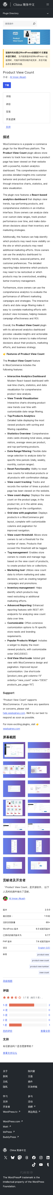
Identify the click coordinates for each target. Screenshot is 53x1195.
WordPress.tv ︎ (11, 1111)
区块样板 (32, 1086)
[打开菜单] (48, 4)
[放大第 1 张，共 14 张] (21, 745)
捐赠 (32, 1106)
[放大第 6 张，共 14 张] (46, 784)
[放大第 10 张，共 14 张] (46, 822)
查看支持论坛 (10, 1052)
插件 (30, 1081)
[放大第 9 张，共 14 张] (21, 822)
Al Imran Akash (18, 77)
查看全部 (45, 1030)
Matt (7, 1126)
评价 (8, 104)
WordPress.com (13, 1121)
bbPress (9, 1131)
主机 (5, 1081)
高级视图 (7, 980)
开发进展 (10, 119)
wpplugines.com (11, 728)
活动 (30, 1101)
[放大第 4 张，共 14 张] (46, 765)
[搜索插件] (34, 24)
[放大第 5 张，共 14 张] (21, 784)
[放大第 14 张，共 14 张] (46, 860)
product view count (40, 960)
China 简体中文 (18, 1150)
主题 (30, 1076)
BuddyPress (11, 1137)
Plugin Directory (11, 13)
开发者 (6, 1106)
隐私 (5, 1086)
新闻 (5, 1076)
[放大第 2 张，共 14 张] (46, 745)
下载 (7, 85)
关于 (5, 1071)
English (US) (44, 947)
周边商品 (34, 1111)
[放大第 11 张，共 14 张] (21, 841)
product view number (39, 966)
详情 (8, 96)
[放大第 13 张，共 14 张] (21, 860)
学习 (5, 1096)
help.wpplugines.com (14, 713)
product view (43, 955)
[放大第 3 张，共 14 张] (21, 765)
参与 (30, 1096)
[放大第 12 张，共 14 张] (46, 841)
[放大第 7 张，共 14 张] (21, 803)
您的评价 (7, 1030)
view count (44, 972)
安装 (8, 111)
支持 (8, 126)
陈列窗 (31, 1071)
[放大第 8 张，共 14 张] (46, 803)
